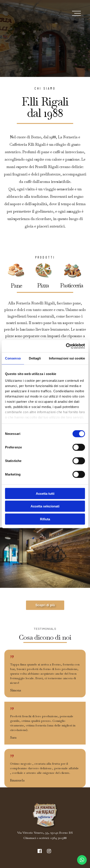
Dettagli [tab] (35, 358)
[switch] (79, 447)
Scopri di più (45, 605)
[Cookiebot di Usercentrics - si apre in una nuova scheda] (66, 346)
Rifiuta (45, 519)
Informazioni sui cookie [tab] (67, 358)
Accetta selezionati (45, 506)
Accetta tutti (45, 493)
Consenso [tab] (13, 358)
